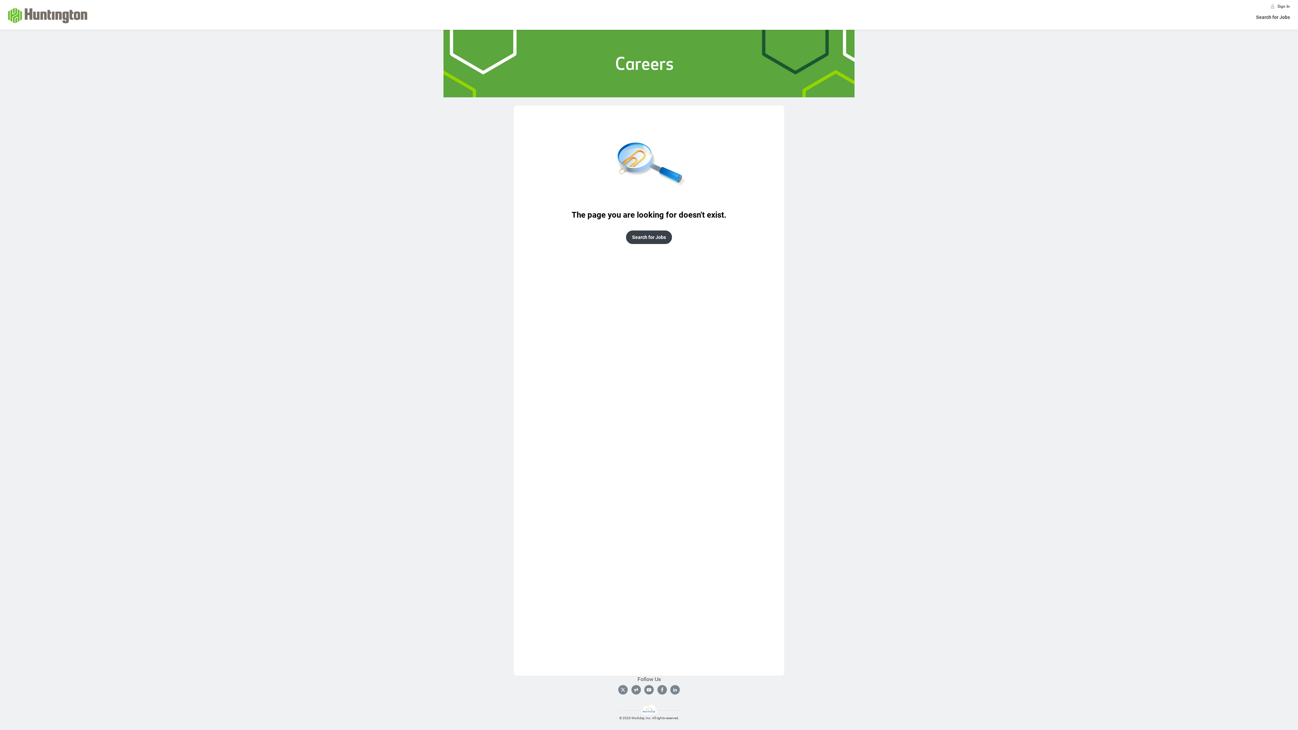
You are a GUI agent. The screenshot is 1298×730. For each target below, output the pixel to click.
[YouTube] (649, 690)
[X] (623, 690)
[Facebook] (662, 690)
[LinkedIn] (675, 690)
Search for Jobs (1273, 17)
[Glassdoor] (636, 690)
